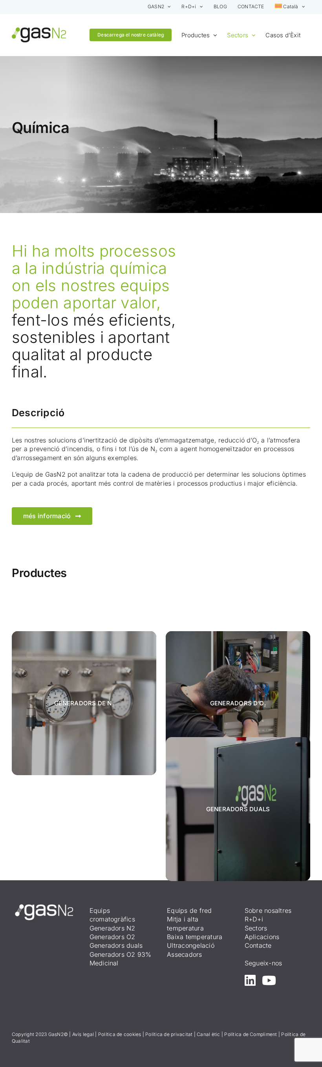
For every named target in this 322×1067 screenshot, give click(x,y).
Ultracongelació (190, 945)
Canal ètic (208, 1034)
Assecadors (184, 954)
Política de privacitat (168, 1034)
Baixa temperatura (194, 937)
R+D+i (254, 919)
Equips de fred (189, 910)
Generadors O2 (112, 937)
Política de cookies (119, 1034)
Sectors (256, 928)
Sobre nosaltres (268, 910)
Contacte (258, 945)
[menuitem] (290, 7)
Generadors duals (116, 945)
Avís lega (82, 1034)
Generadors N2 (112, 928)
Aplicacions (262, 937)
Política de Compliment (250, 1034)
